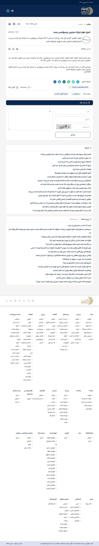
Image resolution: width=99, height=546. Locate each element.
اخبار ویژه (88, 326)
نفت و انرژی (51, 343)
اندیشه (29, 346)
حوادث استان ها (86, 399)
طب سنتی (16, 322)
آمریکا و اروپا (63, 333)
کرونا (17, 343)
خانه (91, 314)
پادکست (78, 391)
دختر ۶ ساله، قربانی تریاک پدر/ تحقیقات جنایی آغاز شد (73, 278)
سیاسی (78, 314)
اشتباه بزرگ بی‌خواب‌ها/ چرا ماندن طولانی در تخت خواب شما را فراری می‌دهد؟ (66, 154)
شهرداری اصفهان (50, 455)
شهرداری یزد (51, 468)
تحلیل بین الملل (62, 326)
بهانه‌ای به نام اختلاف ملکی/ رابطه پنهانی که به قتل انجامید (72, 270)
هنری (91, 499)
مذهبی (29, 373)
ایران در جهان (63, 322)
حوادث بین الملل (86, 402)
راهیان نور (28, 377)
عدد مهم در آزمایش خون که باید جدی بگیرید (76, 158)
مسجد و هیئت (26, 360)
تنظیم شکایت (63, 527)
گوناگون (42, 391)
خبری (65, 395)
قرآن (29, 322)
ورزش (88, 24)
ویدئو (67, 391)
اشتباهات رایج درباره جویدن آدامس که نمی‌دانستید (74, 162)
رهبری (77, 322)
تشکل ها (52, 416)
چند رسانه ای (17, 391)
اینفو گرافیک (89, 433)
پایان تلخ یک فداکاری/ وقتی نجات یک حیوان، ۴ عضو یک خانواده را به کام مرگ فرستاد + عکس (61, 248)
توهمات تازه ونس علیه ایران (82, 169)
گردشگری (78, 499)
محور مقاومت (63, 329)
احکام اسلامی (27, 339)
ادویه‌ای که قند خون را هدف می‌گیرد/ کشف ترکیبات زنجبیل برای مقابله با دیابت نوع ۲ (63, 282)
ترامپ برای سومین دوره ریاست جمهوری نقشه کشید (74, 188)
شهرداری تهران (51, 438)
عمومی (80, 24)
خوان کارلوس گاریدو (61, 94)
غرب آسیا (64, 346)
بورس (53, 326)
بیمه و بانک (41, 433)
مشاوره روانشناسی (27, 433)
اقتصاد (55, 314)
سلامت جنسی (15, 356)
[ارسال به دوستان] (19, 24)
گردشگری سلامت (74, 517)
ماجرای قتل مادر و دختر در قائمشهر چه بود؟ (77, 263)
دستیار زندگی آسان (38, 399)
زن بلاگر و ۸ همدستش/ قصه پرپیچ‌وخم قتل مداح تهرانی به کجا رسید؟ (68, 244)
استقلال (40, 326)
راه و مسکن (52, 339)
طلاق (29, 444)
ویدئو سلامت (15, 329)
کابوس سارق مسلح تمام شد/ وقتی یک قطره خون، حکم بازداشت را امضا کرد (66, 207)
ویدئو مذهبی (63, 412)
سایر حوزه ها (63, 349)
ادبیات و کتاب (27, 380)
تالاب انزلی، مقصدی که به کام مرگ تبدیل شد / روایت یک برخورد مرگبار (68, 274)
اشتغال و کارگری (50, 322)
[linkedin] (64, 81)
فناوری (67, 433)
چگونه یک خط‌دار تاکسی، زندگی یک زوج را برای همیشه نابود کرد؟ (70, 240)
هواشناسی (88, 409)
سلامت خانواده (14, 363)
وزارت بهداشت (15, 333)
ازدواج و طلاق (63, 514)
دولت (77, 329)
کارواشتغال (53, 499)
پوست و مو (16, 353)
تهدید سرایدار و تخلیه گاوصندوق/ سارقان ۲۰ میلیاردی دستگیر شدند (69, 177)
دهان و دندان (15, 349)
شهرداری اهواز (51, 451)
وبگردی (18, 433)
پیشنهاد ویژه (87, 333)
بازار (79, 433)
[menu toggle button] (12, 11)
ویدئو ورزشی (39, 339)
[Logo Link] (87, 11)
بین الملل (66, 314)
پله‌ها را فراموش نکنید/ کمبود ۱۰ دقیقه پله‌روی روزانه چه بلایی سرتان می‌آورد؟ (66, 237)
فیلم (65, 422)
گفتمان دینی (27, 363)
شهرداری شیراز (51, 465)
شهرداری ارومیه (50, 488)
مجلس (77, 326)
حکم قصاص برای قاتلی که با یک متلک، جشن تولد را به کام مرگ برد (69, 252)
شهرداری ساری (51, 482)
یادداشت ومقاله (86, 329)
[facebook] (55, 81)
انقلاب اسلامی (27, 333)
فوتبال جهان (39, 336)
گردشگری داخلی (74, 507)
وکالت (65, 521)
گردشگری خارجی (74, 511)
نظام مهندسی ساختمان (28, 392)
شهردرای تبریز (51, 461)
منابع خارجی (63, 402)
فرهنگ (31, 314)
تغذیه (17, 346)
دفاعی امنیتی (75, 333)
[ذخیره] (14, 24)
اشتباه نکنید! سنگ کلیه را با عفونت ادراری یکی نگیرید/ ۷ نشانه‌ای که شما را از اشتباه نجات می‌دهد (59, 192)
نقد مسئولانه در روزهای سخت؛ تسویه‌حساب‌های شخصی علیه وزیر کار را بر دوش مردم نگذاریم (60, 203)
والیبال (41, 322)
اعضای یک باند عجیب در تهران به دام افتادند (76, 259)
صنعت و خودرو (50, 329)
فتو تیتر (28, 370)
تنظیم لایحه (63, 524)
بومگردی (76, 521)
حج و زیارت (27, 366)
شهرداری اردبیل (50, 475)
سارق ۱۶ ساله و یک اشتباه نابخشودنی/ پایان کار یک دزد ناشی (71, 165)
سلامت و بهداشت (15, 314)
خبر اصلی (88, 322)
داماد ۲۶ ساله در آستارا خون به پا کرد (79, 225)
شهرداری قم (51, 471)
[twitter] (73, 81)
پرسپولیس (76, 94)
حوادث (91, 391)
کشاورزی (52, 333)
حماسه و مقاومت (26, 343)
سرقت (65, 517)
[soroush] (59, 81)
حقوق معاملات (63, 531)
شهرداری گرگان (51, 458)
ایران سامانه (9, 543)
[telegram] (77, 81)
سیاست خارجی (75, 343)
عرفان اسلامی (27, 356)
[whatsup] (68, 81)
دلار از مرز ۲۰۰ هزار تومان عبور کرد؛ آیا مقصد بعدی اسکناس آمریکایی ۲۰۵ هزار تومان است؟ (61, 210)
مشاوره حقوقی (64, 499)
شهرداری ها (53, 433)
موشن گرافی (63, 419)
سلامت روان (15, 360)
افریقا (65, 336)
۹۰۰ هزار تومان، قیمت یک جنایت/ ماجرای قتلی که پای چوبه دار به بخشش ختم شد (64, 267)
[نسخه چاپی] (9, 24)
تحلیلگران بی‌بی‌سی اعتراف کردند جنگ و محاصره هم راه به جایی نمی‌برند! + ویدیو (64, 180)
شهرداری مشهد (50, 448)
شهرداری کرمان (51, 485)
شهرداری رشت (51, 478)
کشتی (41, 343)
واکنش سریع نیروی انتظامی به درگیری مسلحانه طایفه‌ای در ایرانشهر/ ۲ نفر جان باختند (63, 255)
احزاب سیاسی (51, 405)
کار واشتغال (51, 504)
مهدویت (28, 336)
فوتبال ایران (39, 333)
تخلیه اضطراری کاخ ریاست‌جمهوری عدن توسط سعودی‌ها (73, 173)
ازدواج (29, 441)
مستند (65, 399)
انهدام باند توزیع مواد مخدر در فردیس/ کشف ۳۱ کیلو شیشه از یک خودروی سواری (64, 195)
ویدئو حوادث (87, 405)
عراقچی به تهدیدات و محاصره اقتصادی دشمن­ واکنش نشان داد (70, 199)
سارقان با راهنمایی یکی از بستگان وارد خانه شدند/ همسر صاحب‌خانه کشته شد (65, 184)
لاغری (17, 326)
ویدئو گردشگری (63, 409)
